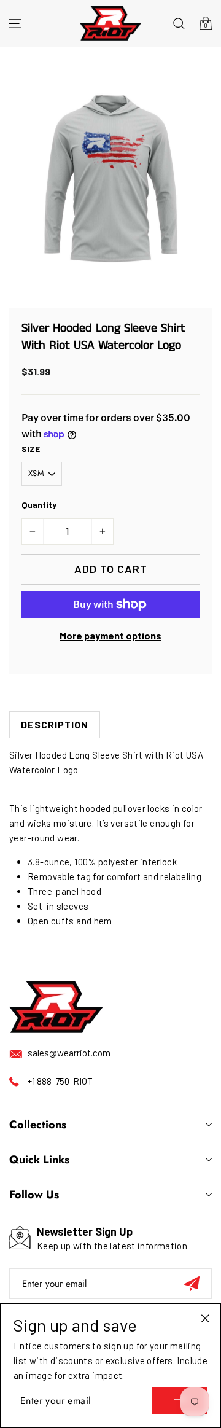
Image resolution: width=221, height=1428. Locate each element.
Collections (37, 1125)
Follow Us (34, 1195)
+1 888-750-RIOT (60, 1081)
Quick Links (39, 1160)
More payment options (110, 635)
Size (30, 448)
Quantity (38, 504)
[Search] (179, 23)
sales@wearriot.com (69, 1052)
